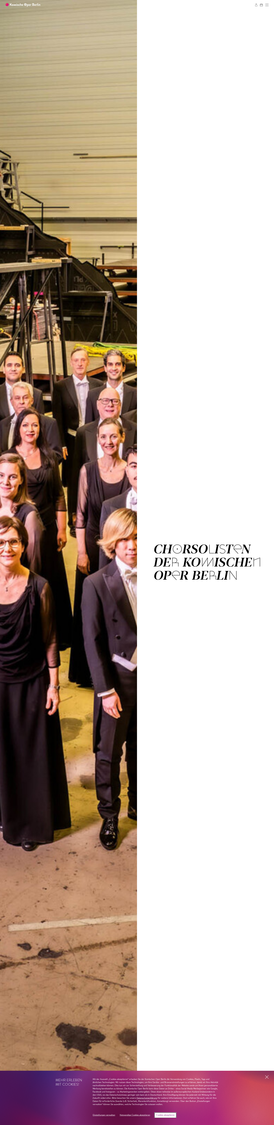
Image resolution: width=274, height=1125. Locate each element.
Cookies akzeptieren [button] (165, 1115)
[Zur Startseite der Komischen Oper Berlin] (22, 5)
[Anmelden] (256, 4)
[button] (267, 5)
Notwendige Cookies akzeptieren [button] (135, 1115)
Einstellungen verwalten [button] (104, 1115)
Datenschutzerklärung (147, 1098)
